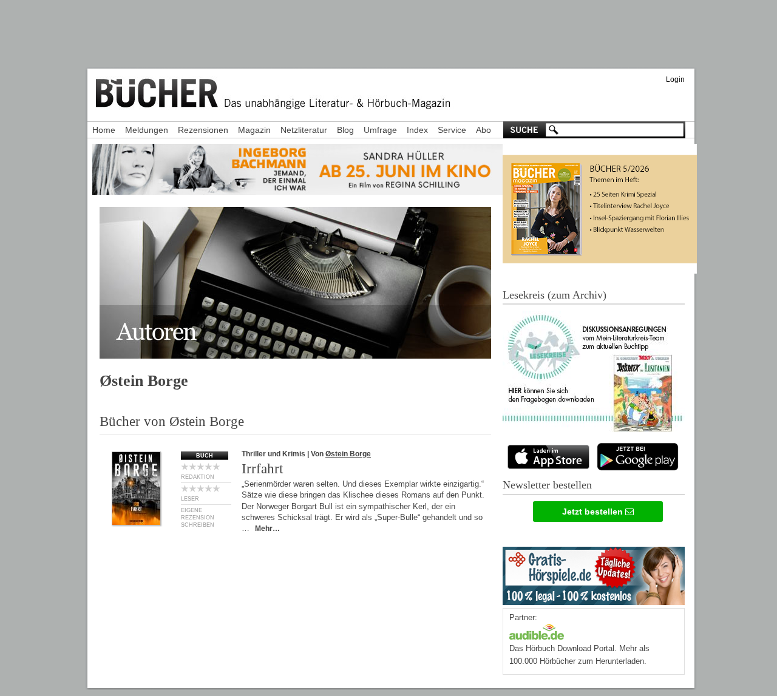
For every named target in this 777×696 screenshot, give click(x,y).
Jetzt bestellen (593, 511)
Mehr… (267, 528)
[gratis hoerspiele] (594, 573)
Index (417, 130)
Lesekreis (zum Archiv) (554, 295)
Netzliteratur (303, 130)
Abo (483, 130)
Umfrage (380, 130)
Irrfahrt (262, 468)
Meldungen (146, 130)
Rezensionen (203, 130)
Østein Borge (348, 454)
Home (103, 130)
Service (452, 130)
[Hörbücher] (536, 630)
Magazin (254, 130)
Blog (345, 130)
